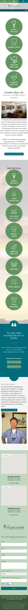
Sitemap (20, 599)
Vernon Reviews (14, 366)
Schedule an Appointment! (14, 154)
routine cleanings (20, 139)
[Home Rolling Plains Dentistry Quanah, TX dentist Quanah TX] (14, 6)
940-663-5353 (14, 483)
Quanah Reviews (14, 362)
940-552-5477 (14, 515)
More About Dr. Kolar (9, 410)
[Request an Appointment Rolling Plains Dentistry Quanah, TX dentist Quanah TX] (23, 1)
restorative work (9, 141)
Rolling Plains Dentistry (17, 596)
